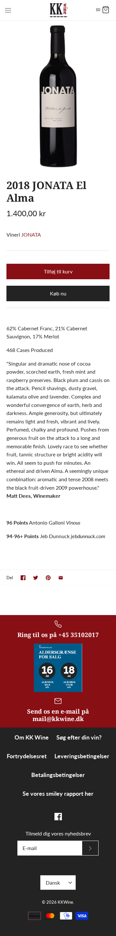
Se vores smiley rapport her (58, 793)
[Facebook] (58, 816)
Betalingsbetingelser (58, 774)
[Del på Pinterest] (48, 577)
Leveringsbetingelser (81, 756)
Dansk (53, 882)
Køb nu (58, 293)
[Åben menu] (8, 10)
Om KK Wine (32, 737)
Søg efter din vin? (79, 737)
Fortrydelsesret (27, 756)
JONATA (31, 234)
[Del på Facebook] (23, 577)
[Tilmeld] (90, 848)
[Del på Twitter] (35, 577)
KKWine (65, 902)
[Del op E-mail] (60, 577)
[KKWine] (58, 10)
